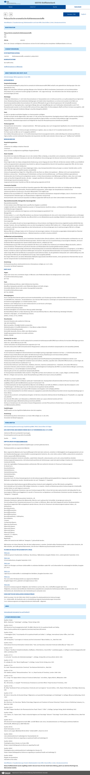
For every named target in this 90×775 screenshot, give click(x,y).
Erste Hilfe (27, 77)
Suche (55, 7)
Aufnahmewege (8, 77)
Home (10, 7)
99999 (14, 438)
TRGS (36, 426)
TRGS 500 (7, 558)
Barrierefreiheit (37, 773)
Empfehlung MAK (29, 426)
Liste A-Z (32, 7)
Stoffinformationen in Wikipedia (13, 66)
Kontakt (45, 773)
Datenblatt (77, 7)
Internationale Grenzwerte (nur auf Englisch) (17, 612)
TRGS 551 (7, 577)
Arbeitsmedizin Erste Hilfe (36, 763)
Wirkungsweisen (19, 77)
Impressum (15, 773)
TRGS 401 (7, 553)
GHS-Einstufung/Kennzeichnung (13, 426)
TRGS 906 (7, 585)
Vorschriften (45, 22)
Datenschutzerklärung (26, 773)
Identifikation (8, 22)
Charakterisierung (18, 22)
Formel (26, 763)
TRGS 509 (7, 563)
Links (51, 22)
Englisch (83, 14)
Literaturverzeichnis (60, 22)
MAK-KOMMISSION (21, 441)
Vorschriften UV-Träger (45, 426)
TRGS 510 (7, 571)
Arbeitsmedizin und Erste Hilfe (32, 22)
